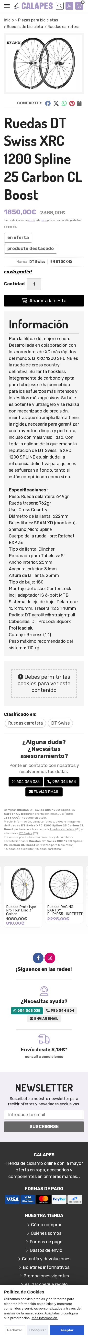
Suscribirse (44, 1126)
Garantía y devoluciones (46, 1259)
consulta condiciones (44, 1057)
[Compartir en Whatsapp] (64, 103)
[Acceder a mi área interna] (69, 6)
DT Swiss (25, 833)
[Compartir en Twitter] (56, 103)
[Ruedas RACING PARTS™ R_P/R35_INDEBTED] (64, 884)
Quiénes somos (46, 1233)
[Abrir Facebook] (38, 958)
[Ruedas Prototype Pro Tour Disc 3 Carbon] (23, 884)
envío (31, 220)
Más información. (45, 1318)
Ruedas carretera (62, 829)
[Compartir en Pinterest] (72, 103)
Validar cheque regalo (46, 1284)
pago (44, 220)
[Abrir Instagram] (50, 958)
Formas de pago (46, 1241)
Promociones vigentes (46, 1276)
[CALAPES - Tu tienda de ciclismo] (33, 6)
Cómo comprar (46, 1224)
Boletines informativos (46, 1267)
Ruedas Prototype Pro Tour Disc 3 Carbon (21, 910)
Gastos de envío (46, 1250)
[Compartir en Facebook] (48, 103)
